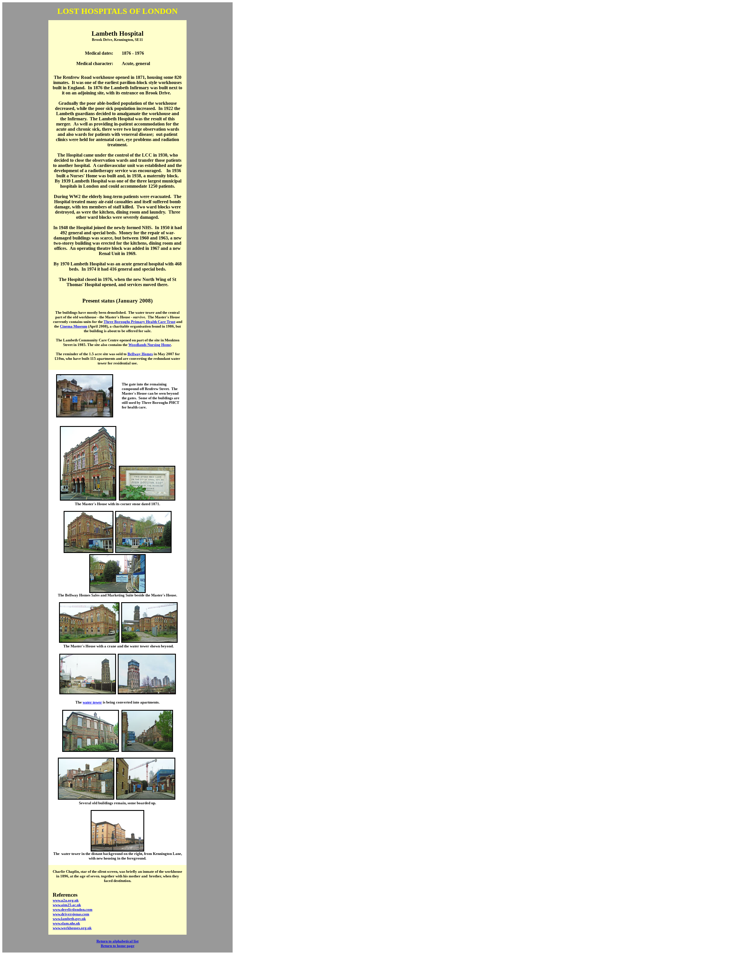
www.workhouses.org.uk (72, 928)
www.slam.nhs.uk (66, 923)
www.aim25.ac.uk (67, 905)
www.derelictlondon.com (72, 909)
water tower (92, 702)
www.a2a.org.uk (66, 900)
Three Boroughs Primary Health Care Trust (139, 322)
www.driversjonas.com (71, 914)
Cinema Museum (73, 326)
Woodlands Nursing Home (149, 345)
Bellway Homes (140, 354)
